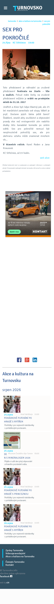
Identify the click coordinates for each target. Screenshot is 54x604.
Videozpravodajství (15, 553)
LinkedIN (34, 360)
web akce (45, 157)
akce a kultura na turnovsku (30, 21)
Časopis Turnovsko (15, 561)
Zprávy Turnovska (14, 550)
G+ (27, 360)
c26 (7, 582)
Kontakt (10, 564)
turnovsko (12, 21)
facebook (5, 576)
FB (19, 360)
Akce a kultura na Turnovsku (20, 556)
